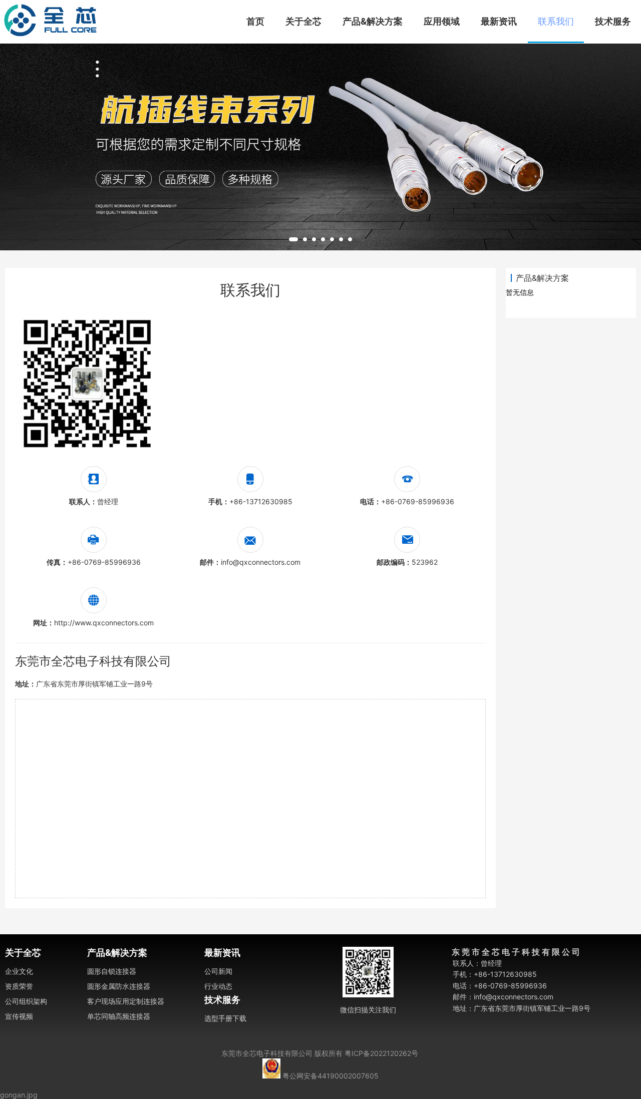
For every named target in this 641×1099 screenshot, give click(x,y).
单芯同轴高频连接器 (118, 1016)
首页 (255, 21)
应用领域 (442, 21)
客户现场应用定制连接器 (125, 1001)
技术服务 (613, 21)
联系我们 (556, 21)
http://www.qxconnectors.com (104, 622)
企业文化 (19, 971)
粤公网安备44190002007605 (330, 1075)
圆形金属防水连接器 (118, 986)
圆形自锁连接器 (111, 971)
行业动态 (218, 986)
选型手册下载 (225, 1018)
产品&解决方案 (373, 21)
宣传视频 (19, 1016)
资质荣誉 (19, 986)
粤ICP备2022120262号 (381, 1053)
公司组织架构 (26, 1001)
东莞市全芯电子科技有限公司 (266, 1053)
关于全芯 (303, 21)
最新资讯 (499, 21)
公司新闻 (218, 971)
